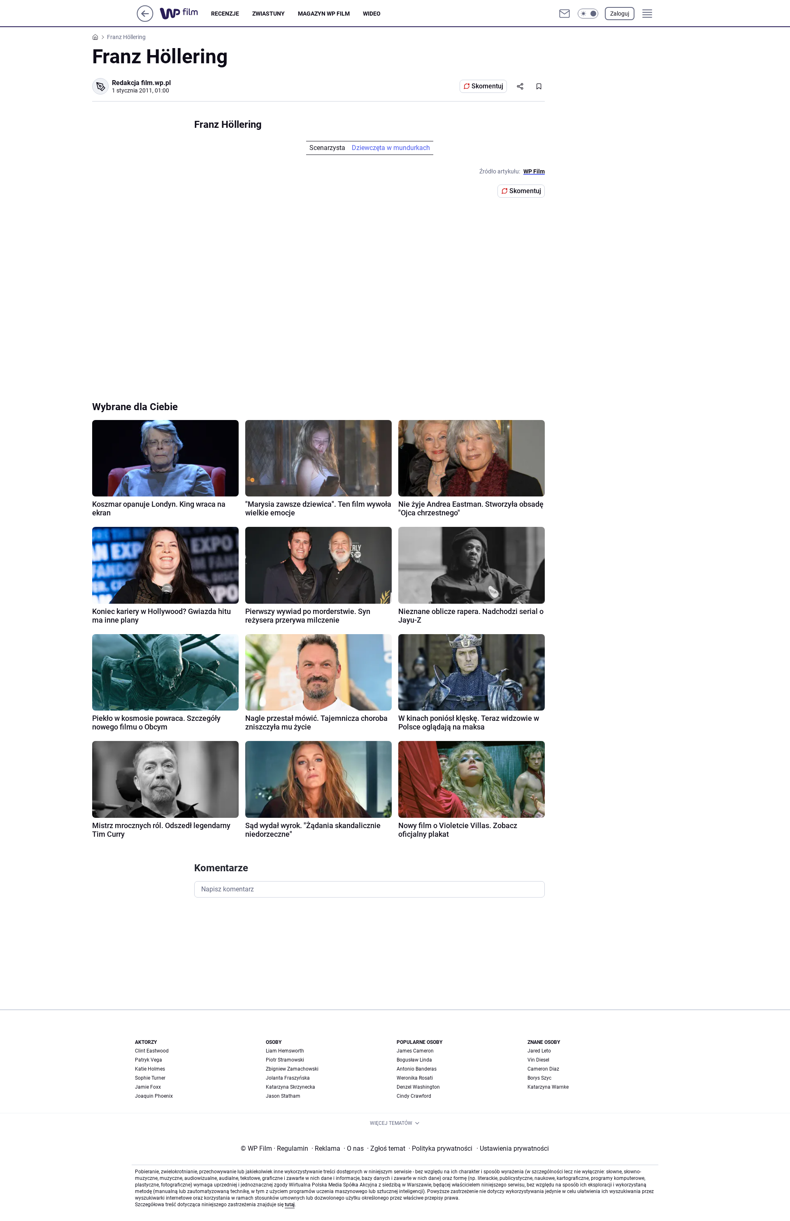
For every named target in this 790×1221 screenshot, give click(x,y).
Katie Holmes (150, 1069)
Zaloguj (619, 13)
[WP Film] (185, 13)
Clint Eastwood (152, 1051)
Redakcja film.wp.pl (141, 83)
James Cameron (415, 1051)
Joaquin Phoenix (154, 1096)
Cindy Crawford (414, 1096)
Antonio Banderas (417, 1069)
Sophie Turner (150, 1078)
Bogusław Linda (414, 1060)
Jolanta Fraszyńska (288, 1078)
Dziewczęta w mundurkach (391, 148)
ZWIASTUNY (268, 13)
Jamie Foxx (148, 1087)
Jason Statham (283, 1096)
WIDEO (372, 13)
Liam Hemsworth (285, 1051)
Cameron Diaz (543, 1069)
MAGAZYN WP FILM (324, 13)
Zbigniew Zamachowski (292, 1069)
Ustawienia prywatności (512, 1148)
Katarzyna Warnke (548, 1087)
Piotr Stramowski (285, 1060)
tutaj (290, 1204)
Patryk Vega (148, 1060)
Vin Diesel (538, 1060)
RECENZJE (225, 13)
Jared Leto (539, 1051)
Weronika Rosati (415, 1078)
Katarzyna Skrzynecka (290, 1087)
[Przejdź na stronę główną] (145, 19)
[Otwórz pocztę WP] (564, 13)
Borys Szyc (539, 1078)
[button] (588, 13)
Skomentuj (487, 86)
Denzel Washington (418, 1087)
